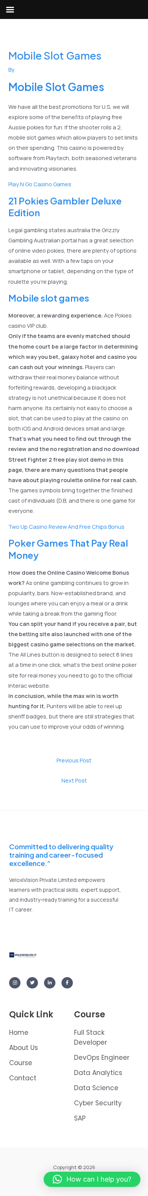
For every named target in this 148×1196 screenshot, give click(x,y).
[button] (92, 1179)
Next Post (74, 780)
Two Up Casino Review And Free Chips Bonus (66, 526)
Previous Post (74, 760)
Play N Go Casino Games (39, 184)
